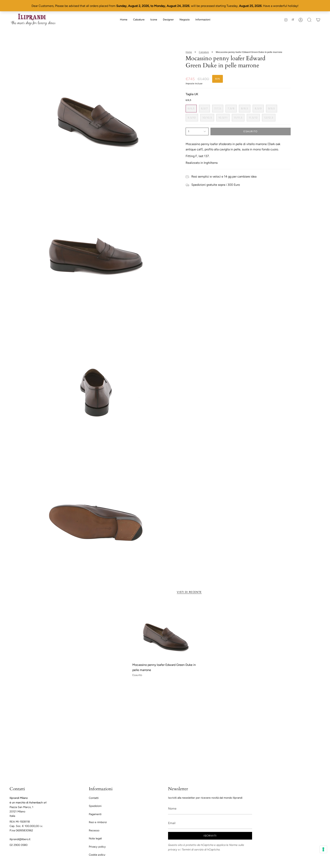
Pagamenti (95, 814)
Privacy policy (97, 846)
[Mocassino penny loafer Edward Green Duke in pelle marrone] (165, 631)
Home (189, 52)
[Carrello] (318, 19)
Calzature (204, 52)
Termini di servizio (193, 849)
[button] (138, 19)
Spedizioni (95, 806)
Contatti (94, 798)
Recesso (94, 830)
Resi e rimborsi (98, 822)
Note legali (95, 838)
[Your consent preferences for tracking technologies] (323, 849)
